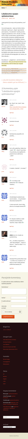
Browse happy (6, 359)
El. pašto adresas (6, 302)
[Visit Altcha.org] (20, 312)
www (4, 383)
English (4, 379)
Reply (12, 112)
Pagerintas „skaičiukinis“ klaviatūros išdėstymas (10, 408)
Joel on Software (7, 329)
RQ (3, 151)
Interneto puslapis (4, 307)
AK (11, 18)
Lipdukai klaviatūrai (12, 393)
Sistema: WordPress (14, 436)
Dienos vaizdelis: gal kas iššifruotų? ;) (14, 82)
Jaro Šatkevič (6, 344)
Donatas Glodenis (7, 342)
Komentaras (5, 287)
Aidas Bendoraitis (7, 406)
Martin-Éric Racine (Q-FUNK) (9, 347)
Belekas (5, 376)
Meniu (3, 8)
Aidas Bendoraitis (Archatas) (9, 339)
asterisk (3, 106)
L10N (13, 18)
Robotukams (6, 364)
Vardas (4, 297)
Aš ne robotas (8, 311)
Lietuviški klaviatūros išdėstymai (12, 80)
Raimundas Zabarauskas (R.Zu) (10, 349)
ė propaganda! (6, 361)
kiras (3, 137)
